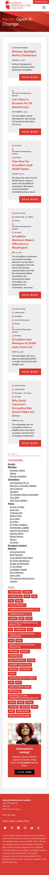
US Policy (17, 157)
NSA (11, 682)
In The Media (16, 566)
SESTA (12, 702)
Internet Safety (17, 533)
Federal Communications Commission (21, 635)
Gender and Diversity (19, 563)
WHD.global (23, 711)
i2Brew (30, 217)
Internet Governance (22, 320)
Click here (24, 772)
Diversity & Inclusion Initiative (23, 486)
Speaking (14, 491)
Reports (12, 548)
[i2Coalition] (18, 6)
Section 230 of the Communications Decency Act (24, 697)
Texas (29, 702)
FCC (30, 629)
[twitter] (5, 828)
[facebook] (12, 828)
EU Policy (17, 146)
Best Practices (16, 555)
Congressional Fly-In (19, 483)
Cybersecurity (19, 217)
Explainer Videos (17, 470)
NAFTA (12, 674)
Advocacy (14, 510)
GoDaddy (13, 651)
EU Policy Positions (18, 525)
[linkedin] (18, 828)
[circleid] (38, 828)
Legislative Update (18, 569)
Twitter (25, 707)
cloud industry (17, 605)
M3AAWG (13, 669)
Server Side (15, 575)
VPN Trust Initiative (18, 500)
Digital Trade (16, 516)
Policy (11, 503)
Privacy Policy (8, 821)
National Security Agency (22, 678)
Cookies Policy (22, 821)
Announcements (17, 552)
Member (12, 467)
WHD (11, 711)
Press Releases (17, 572)
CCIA (27, 596)
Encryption (18, 316)
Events (11, 464)
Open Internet (16, 489)
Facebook (20, 629)
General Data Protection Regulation (21, 646)
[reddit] (32, 828)
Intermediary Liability (19, 527)
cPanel (12, 618)
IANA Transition (17, 660)
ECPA (29, 618)
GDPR (19, 640)
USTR (34, 707)
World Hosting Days (19, 716)
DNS (21, 618)
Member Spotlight (21, 48)
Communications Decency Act (24, 610)
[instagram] (25, 828)
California (14, 592)
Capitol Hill (15, 596)
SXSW (20, 702)
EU (10, 629)
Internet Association (19, 665)
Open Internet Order (19, 687)
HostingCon (15, 656)
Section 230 (14, 691)
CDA (34, 596)
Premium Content (17, 545)
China (19, 601)
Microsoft (26, 669)
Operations (13, 479)
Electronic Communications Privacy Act (23, 624)
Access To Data (19, 213)
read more (30, 77)
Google (25, 651)
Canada (27, 592)
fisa (11, 640)
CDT (11, 601)
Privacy (17, 221)
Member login (41, 2)
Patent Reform (16, 536)
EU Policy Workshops (20, 561)
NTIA (18, 682)
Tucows (13, 707)
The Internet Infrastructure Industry (21, 94)
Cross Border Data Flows (21, 558)
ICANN (31, 660)
